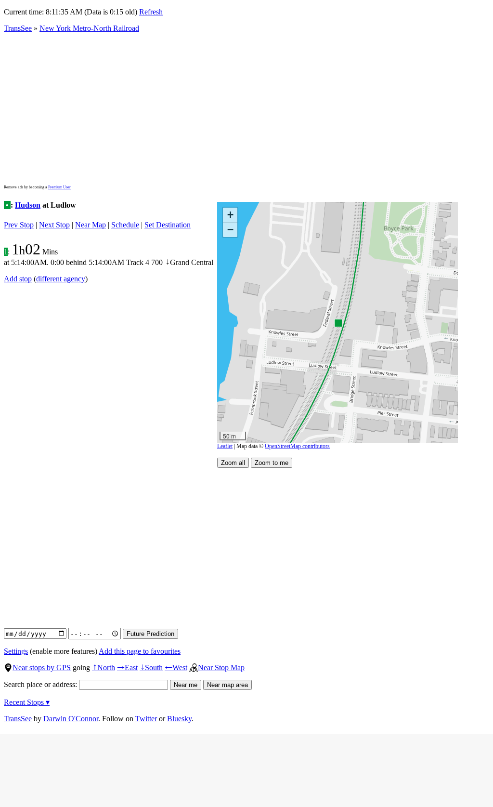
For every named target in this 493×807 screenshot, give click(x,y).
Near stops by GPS (42, 667)
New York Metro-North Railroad (89, 28)
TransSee (18, 28)
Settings (16, 651)
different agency (60, 279)
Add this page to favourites (140, 651)
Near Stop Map (221, 667)
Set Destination (167, 225)
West (176, 667)
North (103, 667)
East (127, 667)
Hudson (27, 205)
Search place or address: (41, 684)
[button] (337, 322)
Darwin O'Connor (70, 718)
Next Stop (54, 225)
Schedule (125, 225)
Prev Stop (19, 225)
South (151, 667)
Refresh (151, 12)
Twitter (146, 718)
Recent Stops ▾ (27, 702)
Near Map (90, 225)
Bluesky (179, 718)
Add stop (18, 279)
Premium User (59, 187)
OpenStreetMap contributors (297, 446)
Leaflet (225, 446)
